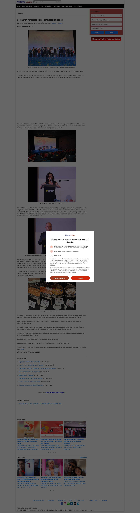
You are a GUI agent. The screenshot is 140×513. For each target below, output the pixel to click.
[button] (70, 255)
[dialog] (70, 256)
